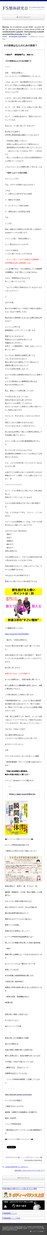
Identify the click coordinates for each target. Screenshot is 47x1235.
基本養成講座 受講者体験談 (18, 36)
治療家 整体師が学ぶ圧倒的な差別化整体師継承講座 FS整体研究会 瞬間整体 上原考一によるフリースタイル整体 (23, 1228)
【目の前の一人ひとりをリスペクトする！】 (28, 1170)
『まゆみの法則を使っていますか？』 (16, 1167)
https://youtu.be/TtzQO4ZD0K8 (17, 634)
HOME (4, 36)
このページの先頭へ (38, 1231)
